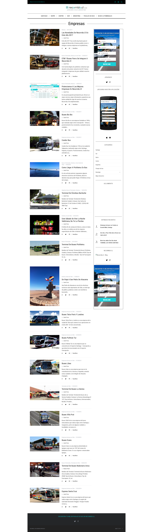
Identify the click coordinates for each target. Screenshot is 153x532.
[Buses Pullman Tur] (44, 341)
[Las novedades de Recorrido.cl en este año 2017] (44, 37)
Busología (98, 172)
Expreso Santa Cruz (69, 491)
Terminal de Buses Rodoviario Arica (75, 466)
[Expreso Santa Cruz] (44, 495)
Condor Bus (66, 140)
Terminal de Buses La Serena (73, 389)
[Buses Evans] (44, 444)
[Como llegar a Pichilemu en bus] (44, 169)
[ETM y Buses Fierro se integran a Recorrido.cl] (44, 62)
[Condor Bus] (44, 144)
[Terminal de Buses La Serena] (44, 392)
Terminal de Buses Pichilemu (73, 244)
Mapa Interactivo (100, 176)
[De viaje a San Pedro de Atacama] (44, 286)
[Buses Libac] (44, 367)
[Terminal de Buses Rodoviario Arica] (44, 469)
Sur (96, 153)
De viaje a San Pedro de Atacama (75, 279)
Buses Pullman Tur (69, 338)
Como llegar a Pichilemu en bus (74, 167)
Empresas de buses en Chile (68, 111)
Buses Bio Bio (67, 115)
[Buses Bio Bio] (44, 118)
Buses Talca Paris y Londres (73, 314)
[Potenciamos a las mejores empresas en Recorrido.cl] (44, 90)
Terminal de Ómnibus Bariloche (74, 193)
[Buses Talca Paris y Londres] (44, 318)
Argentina (64, 190)
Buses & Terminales (66, 55)
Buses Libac (66, 363)
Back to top (118, 528)
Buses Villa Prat (68, 415)
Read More (75, 48)
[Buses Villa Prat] (44, 418)
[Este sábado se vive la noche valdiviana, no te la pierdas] (44, 225)
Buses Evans (66, 440)
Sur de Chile (78, 55)
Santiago (98, 150)
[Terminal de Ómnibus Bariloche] (44, 199)
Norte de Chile (69, 276)
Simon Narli (66, 468)
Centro (97, 161)
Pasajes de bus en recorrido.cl (37, 2)
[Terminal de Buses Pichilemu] (44, 248)
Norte (97, 157)
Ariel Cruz (66, 38)
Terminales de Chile (66, 386)
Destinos (73, 163)
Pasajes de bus (99, 168)
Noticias (64, 29)
